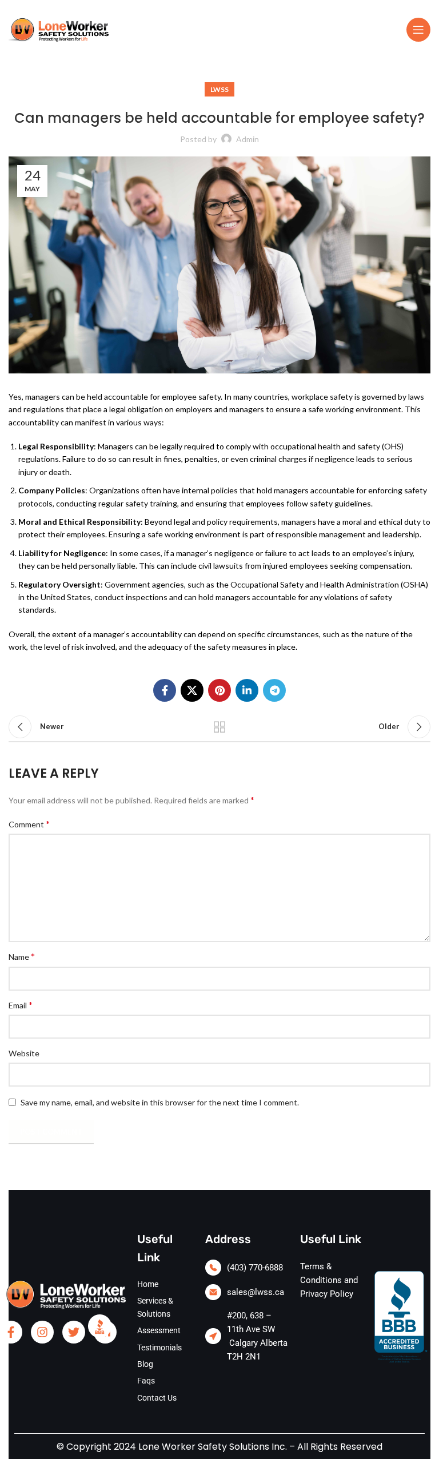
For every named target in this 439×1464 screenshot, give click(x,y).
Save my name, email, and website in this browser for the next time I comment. (160, 1102)
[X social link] (192, 690)
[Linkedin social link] (247, 690)
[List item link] (247, 1268)
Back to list (219, 726)
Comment (29, 823)
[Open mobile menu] (418, 29)
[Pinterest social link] (219, 690)
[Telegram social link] (274, 690)
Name (22, 956)
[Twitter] (73, 1332)
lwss (219, 89)
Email (21, 1004)
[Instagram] (42, 1332)
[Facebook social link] (164, 690)
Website (24, 1053)
